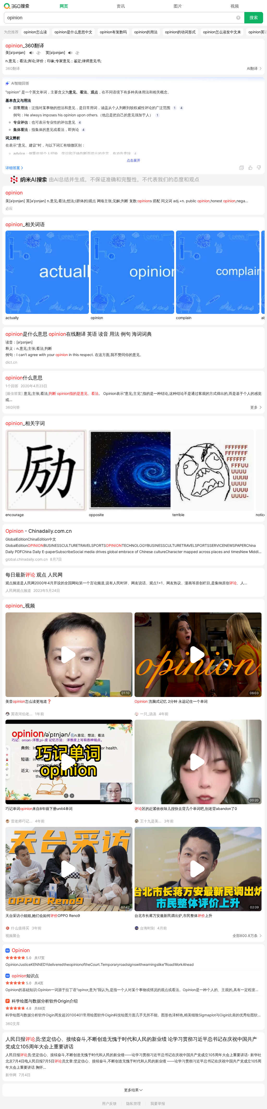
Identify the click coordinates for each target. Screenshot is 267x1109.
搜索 (254, 17)
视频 (234, 6)
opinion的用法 (145, 32)
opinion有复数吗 (113, 32)
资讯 (121, 6)
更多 (254, 407)
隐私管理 (133, 1103)
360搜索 (18, 6)
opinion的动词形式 (180, 32)
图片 (178, 6)
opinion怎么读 (35, 32)
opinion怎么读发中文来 (222, 32)
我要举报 (157, 1103)
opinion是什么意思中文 (73, 32)
